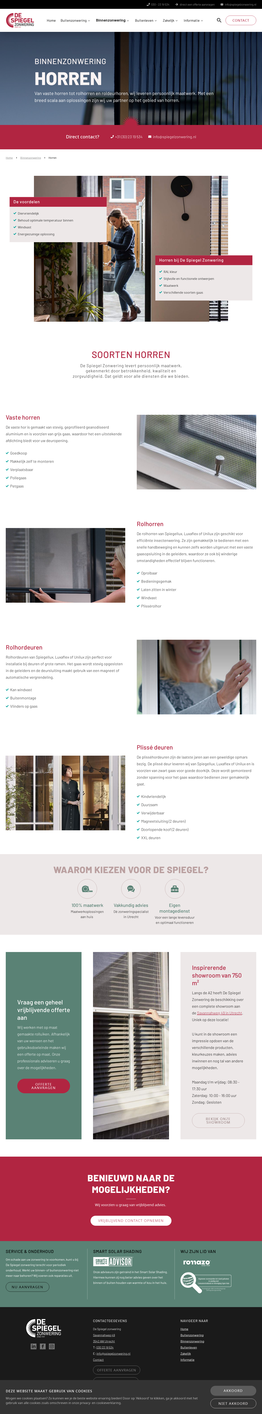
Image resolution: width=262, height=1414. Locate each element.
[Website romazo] (196, 1262)
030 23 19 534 (105, 1347)
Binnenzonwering (111, 20)
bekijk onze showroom (218, 1120)
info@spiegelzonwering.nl (240, 4)
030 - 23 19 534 (160, 4)
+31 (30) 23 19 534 (129, 136)
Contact (240, 20)
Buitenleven (144, 20)
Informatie (192, 20)
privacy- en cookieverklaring (100, 1403)
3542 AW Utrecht (104, 1341)
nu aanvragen (27, 1287)
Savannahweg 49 (104, 1335)
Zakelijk (168, 20)
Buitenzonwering (74, 20)
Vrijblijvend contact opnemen (131, 1220)
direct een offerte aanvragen (197, 4)
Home (51, 20)
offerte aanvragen (43, 1086)
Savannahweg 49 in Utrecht (219, 1013)
